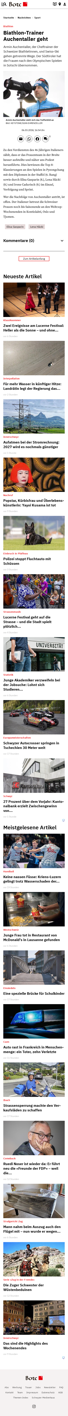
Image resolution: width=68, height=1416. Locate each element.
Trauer (28, 1387)
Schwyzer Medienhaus (43, 1397)
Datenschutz (48, 1392)
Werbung (17, 1387)
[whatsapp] (30, 140)
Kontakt (9, 1392)
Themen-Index (20, 1397)
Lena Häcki (36, 226)
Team (20, 1392)
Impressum (32, 1392)
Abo (7, 1387)
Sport (37, 17)
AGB (60, 1392)
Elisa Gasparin (15, 226)
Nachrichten (24, 17)
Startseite (8, 17)
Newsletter (50, 1387)
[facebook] (38, 140)
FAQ (61, 1387)
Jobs (37, 1387)
